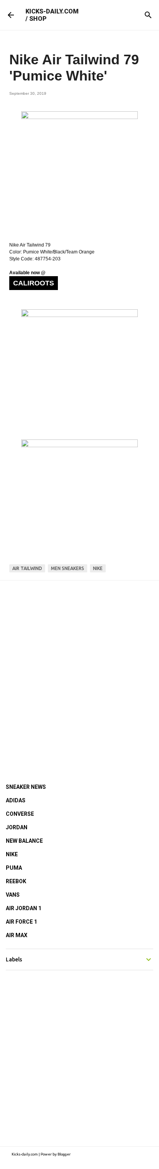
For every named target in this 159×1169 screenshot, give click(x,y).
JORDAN (16, 827)
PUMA (14, 868)
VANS (13, 895)
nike (98, 568)
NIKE (12, 854)
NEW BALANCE (24, 841)
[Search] (148, 15)
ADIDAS (15, 800)
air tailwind (27, 568)
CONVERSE (20, 814)
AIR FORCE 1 (21, 922)
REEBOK (16, 881)
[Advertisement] (79, 671)
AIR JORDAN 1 (23, 908)
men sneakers (67, 568)
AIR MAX (16, 935)
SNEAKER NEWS (26, 787)
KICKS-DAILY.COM (52, 11)
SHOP (38, 18)
